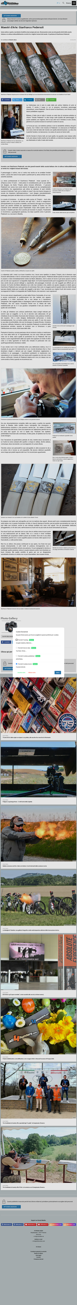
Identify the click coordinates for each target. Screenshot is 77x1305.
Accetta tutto (21, 672)
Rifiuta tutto (32, 672)
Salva (57, 672)
